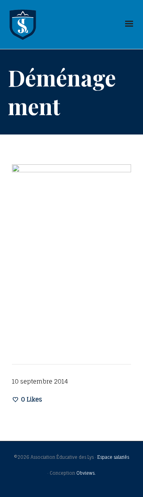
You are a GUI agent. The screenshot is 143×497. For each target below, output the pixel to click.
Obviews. (86, 473)
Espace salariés (113, 457)
